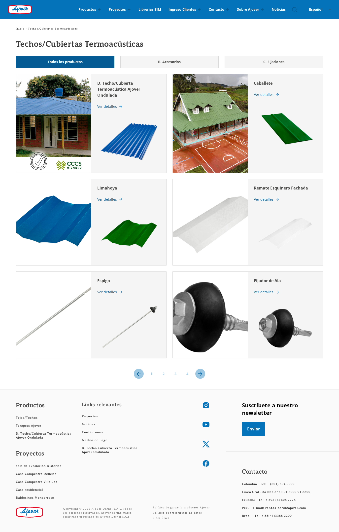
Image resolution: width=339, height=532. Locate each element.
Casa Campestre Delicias (36, 474)
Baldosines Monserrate (35, 497)
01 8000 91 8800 (297, 492)
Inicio (20, 28)
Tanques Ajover (28, 425)
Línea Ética (161, 518)
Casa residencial (29, 490)
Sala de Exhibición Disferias (39, 466)
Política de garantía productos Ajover (181, 507)
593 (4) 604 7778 (282, 500)
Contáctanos (92, 432)
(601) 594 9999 (282, 484)
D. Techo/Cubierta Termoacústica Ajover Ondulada (43, 435)
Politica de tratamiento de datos (177, 512)
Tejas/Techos (27, 418)
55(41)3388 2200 (278, 516)
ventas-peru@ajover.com (285, 508)
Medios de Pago (94, 440)
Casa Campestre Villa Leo (37, 482)
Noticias (88, 424)
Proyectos (90, 416)
